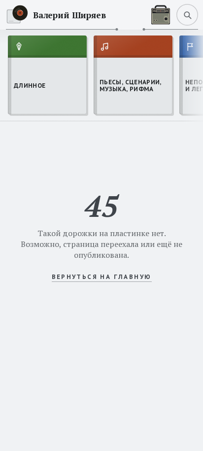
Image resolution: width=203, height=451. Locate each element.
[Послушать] (160, 15)
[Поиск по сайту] (187, 15)
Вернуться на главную (102, 276)
